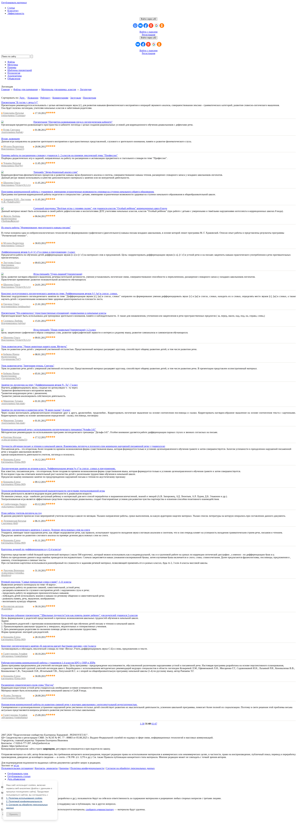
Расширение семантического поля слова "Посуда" (27, 685)
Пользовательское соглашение (17, 768)
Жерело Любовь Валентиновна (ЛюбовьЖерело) (10, 218)
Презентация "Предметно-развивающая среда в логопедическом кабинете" (73, 122)
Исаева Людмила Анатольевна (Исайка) (13, 696)
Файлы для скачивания (25, 89)
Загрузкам (75, 97)
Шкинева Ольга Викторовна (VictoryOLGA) (16, 183)
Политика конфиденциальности (87, 768)
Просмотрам (89, 97)
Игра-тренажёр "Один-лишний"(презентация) (57, 274)
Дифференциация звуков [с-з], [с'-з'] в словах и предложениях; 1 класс (38, 252)
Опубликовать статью (18, 776)
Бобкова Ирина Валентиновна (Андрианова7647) (11, 356)
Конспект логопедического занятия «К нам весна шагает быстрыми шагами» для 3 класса (48, 646)
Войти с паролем (148, 32)
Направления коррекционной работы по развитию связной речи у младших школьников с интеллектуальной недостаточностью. (69, 704)
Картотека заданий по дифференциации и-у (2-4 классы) (31, 549)
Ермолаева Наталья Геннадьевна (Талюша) (13, 114)
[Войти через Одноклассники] (161, 25)
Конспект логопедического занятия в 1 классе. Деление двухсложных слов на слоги (45, 529)
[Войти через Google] (156, 25)
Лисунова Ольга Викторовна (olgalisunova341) (11, 265)
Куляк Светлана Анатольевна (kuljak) (12, 130)
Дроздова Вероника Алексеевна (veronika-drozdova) (12, 573)
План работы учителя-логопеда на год (21, 513)
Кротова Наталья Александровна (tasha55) (14, 438)
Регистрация (148, 34)
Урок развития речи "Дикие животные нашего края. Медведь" (34, 346)
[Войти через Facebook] (145, 25)
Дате (21, 97)
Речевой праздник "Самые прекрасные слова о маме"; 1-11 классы (36, 582)
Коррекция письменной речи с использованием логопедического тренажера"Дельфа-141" (48, 429)
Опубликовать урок (17, 773)
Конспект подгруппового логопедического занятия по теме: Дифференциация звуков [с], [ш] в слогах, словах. (59, 293)
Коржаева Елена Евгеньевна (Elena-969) (13, 460)
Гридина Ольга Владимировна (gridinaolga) (15, 305)
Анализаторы (14, 75)
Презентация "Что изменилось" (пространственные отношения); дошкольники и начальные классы (53, 313)
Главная (5, 89)
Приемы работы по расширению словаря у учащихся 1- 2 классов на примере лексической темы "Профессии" (59, 155)
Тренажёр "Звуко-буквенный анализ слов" (55, 172)
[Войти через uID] (135, 25)
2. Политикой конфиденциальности (24, 801)
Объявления (13, 78)
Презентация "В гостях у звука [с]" (19, 102)
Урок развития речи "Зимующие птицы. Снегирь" (27, 365)
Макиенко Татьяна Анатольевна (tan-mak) (13, 402)
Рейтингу (45, 97)
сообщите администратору (100, 809)
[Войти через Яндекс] (151, 25)
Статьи (11, 8)
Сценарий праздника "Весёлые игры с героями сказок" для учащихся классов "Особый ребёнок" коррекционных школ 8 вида (100, 208)
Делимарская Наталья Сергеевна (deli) (13, 522)
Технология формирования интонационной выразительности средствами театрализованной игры (53, 490)
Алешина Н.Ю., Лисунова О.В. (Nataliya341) (16, 200)
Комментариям (60, 97)
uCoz (16, 765)
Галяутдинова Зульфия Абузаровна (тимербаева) (14, 654)
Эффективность (15, 13)
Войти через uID (148, 19)
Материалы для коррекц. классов (58, 89)
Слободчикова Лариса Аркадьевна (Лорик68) (14, 505)
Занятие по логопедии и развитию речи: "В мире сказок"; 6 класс (35, 410)
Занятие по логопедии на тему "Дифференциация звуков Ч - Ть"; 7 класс (39, 385)
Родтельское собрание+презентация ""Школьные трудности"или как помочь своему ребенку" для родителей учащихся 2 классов (69, 615)
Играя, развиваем (10, 138)
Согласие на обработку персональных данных (130, 768)
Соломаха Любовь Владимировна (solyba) (13, 322)
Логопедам (85, 89)
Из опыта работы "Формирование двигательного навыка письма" (36, 227)
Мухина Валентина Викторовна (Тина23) (12, 147)
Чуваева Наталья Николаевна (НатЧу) (12, 164)
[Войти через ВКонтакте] (140, 25)
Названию (33, 97)
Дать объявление (16, 779)
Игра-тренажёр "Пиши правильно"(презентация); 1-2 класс (64, 329)
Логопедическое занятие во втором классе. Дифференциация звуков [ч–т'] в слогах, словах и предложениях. (58, 468)
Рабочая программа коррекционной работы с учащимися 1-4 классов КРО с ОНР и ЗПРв (48, 662)
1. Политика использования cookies (24, 798)
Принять (13, 814)
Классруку (13, 10)
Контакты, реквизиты (46, 768)
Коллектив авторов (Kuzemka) (12, 607)
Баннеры (64, 768)
